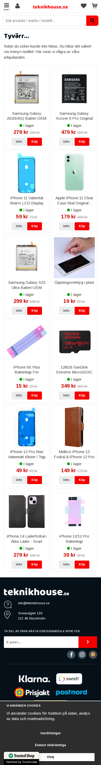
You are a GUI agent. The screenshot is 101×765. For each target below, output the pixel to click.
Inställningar (50, 733)
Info (19, 141)
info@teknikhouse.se (33, 603)
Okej (50, 757)
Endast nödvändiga (50, 745)
